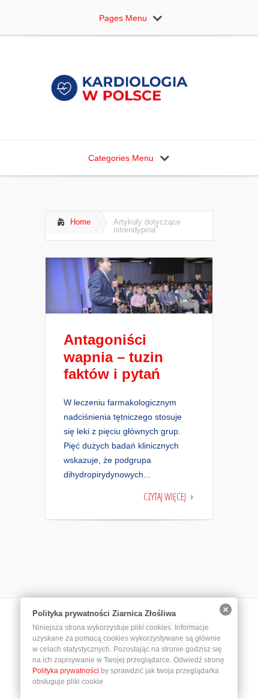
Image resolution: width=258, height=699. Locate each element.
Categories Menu (121, 158)
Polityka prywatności (65, 671)
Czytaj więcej (164, 496)
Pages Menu (123, 18)
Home (80, 221)
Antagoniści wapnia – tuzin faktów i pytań (113, 357)
